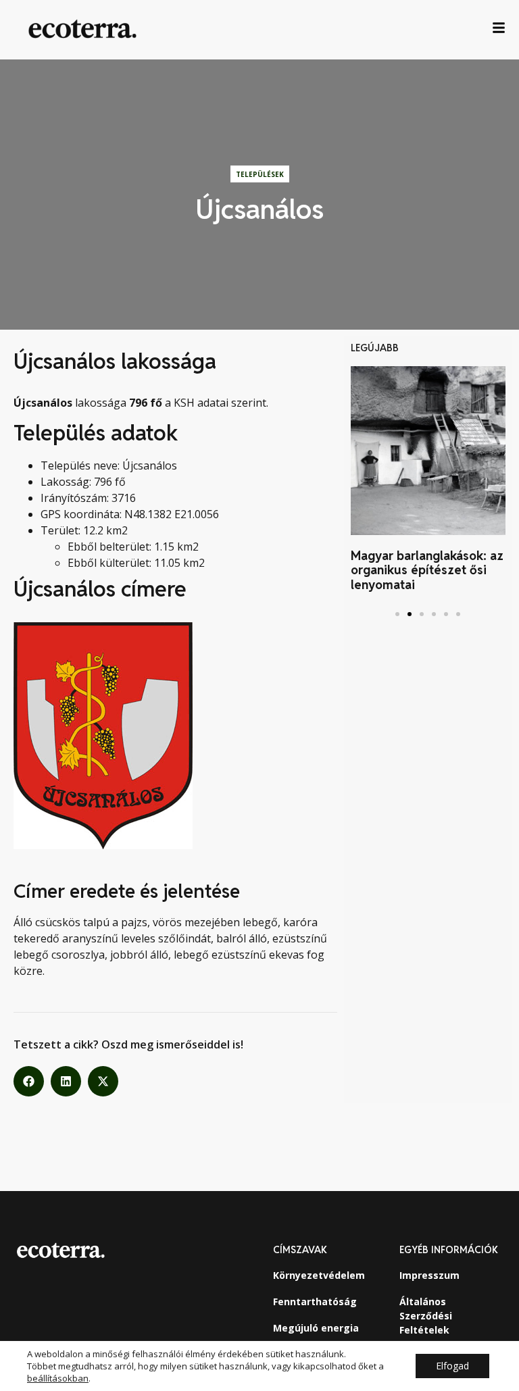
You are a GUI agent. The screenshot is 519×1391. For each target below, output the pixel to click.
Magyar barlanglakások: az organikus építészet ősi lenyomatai (427, 570)
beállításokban (58, 1378)
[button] (29, 1081)
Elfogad (452, 1365)
